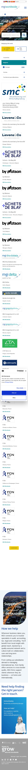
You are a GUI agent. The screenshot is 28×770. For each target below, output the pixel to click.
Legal (17, 756)
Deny (14, 397)
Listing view (8, 48)
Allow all (14, 392)
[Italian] (10, 1)
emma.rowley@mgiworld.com (13, 715)
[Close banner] (25, 371)
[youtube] (16, 760)
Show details (20, 388)
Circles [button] (5, 72)
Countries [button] (6, 57)
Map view (20, 48)
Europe (14, 67)
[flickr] (10, 760)
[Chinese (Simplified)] (14, 1)
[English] (4, 1)
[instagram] (5, 760)
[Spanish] (12, 1)
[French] (8, 1)
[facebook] (8, 760)
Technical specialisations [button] (11, 77)
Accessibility (23, 756)
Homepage (5, 14)
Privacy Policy (9, 382)
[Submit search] (24, 35)
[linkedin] (2, 760)
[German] (6, 1)
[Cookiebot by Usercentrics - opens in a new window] (18, 371)
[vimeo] (13, 760)
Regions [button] (5, 62)
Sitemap (13, 756)
